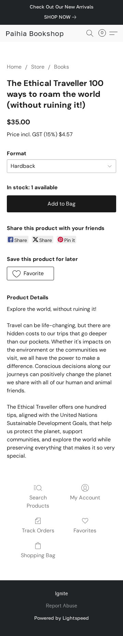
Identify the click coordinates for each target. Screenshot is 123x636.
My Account (85, 497)
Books (61, 66)
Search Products (38, 501)
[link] (61, 17)
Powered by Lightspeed (61, 618)
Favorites (84, 530)
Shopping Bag (38, 555)
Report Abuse (61, 606)
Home (14, 66)
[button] (34, 33)
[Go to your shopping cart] (104, 33)
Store (37, 66)
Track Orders (38, 530)
